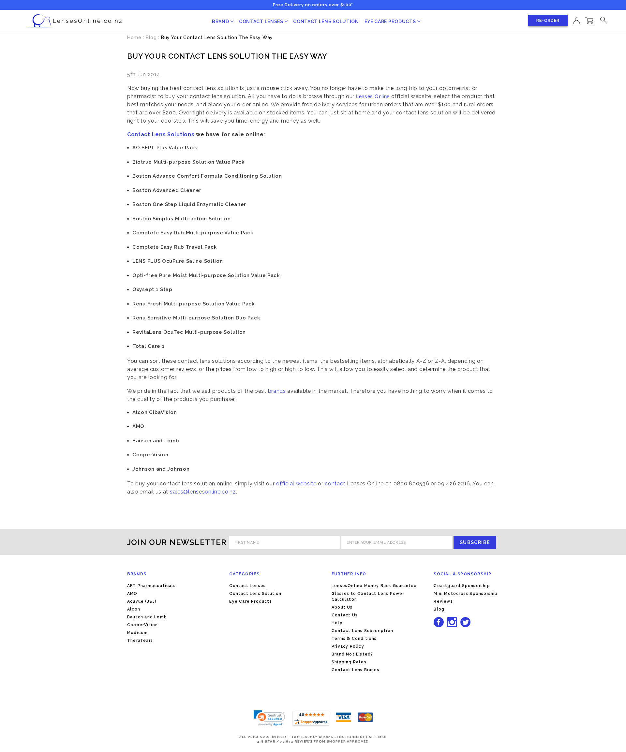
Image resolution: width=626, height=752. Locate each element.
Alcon (133, 609)
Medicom (137, 632)
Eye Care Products (391, 21)
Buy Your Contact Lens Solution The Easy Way (227, 56)
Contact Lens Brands (356, 670)
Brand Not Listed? (352, 654)
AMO (132, 593)
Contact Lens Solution (326, 21)
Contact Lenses (262, 21)
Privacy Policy (348, 646)
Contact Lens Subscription (362, 630)
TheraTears (140, 640)
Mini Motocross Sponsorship (466, 593)
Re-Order (547, 20)
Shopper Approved (348, 741)
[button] (269, 718)
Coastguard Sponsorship (462, 585)
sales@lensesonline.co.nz (203, 492)
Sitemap (378, 737)
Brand (221, 21)
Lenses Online (373, 96)
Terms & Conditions (354, 638)
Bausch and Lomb (147, 617)
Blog (439, 609)
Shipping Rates (349, 662)
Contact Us (345, 615)
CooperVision (142, 625)
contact (336, 483)
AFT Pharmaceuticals (151, 585)
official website (296, 483)
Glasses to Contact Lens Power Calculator (368, 596)
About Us (342, 607)
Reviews (443, 601)
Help (337, 623)
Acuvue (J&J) (141, 601)
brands (277, 391)
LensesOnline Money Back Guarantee (374, 585)
